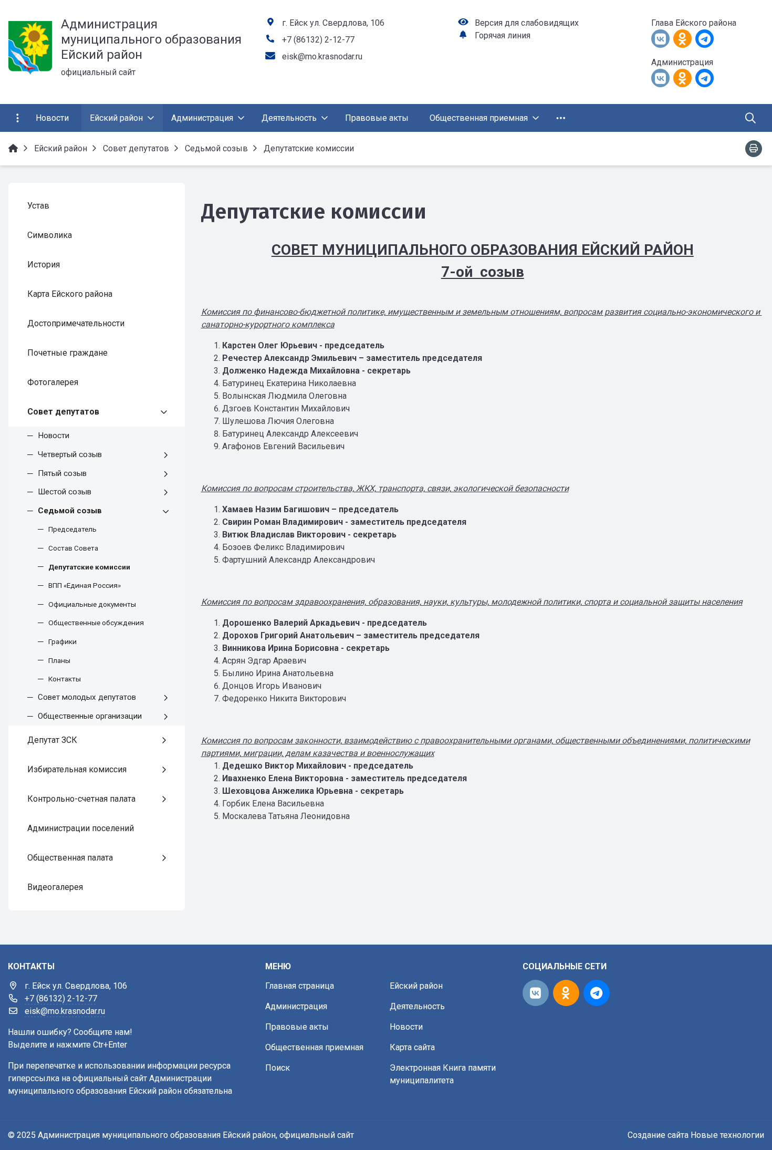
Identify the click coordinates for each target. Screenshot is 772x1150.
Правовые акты (297, 1027)
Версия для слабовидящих (527, 23)
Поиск (277, 1068)
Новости (406, 1027)
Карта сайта (412, 1047)
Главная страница (299, 986)
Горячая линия (502, 35)
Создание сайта (658, 1135)
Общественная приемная (314, 1047)
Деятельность (417, 1006)
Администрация (296, 1006)
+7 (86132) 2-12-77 (318, 40)
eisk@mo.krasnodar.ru (322, 56)
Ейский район (416, 986)
